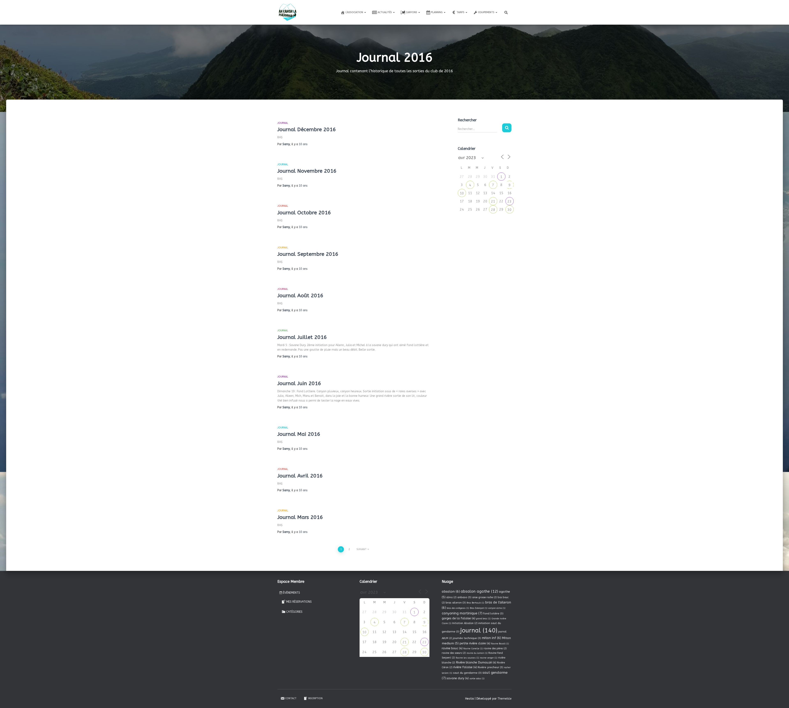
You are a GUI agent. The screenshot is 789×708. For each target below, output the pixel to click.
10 (462, 193)
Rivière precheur (490, 667)
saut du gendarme (467, 673)
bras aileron (456, 602)
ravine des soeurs (454, 653)
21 (493, 201)
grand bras (483, 618)
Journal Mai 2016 (298, 434)
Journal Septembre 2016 (307, 254)
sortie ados (476, 678)
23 (510, 201)
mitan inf (491, 638)
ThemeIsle (504, 698)
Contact (290, 698)
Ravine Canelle (473, 648)
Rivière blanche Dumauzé (476, 662)
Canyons (412, 12)
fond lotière (493, 613)
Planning (437, 12)
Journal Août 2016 (300, 296)
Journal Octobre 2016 (304, 213)
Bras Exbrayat (478, 608)
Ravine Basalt (500, 643)
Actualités (385, 12)
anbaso (464, 597)
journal (478, 630)
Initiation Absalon (465, 623)
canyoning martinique (462, 613)
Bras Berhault (475, 602)
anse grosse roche (484, 597)
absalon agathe (479, 591)
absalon (451, 591)
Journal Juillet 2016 (302, 337)
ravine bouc (452, 648)
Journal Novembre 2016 (306, 171)
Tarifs (461, 12)
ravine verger (488, 657)
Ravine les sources (467, 657)
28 (493, 210)
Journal (282, 123)
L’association (355, 12)
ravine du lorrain (477, 653)
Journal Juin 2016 (299, 383)
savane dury (457, 678)
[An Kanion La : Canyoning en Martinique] (287, 12)
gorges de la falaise (458, 618)
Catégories (294, 612)
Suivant (361, 549)
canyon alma (496, 608)
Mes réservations (299, 602)
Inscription (315, 698)
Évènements (291, 592)
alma (451, 597)
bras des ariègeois (458, 608)
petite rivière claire (474, 643)
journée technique (467, 638)
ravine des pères (495, 648)
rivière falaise (465, 667)
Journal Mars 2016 (300, 517)
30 (510, 210)
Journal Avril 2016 (300, 476)
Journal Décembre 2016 (306, 129)
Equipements (486, 12)
